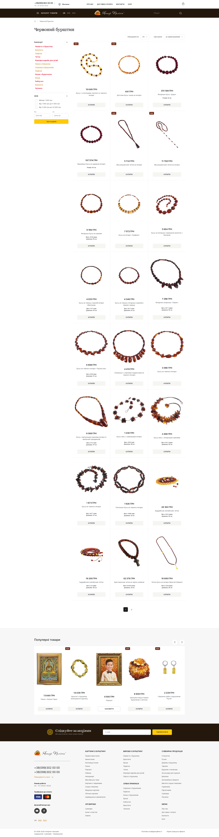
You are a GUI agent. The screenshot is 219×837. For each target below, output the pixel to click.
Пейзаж (88, 773)
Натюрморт (89, 776)
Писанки (165, 797)
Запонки (38, 88)
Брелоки (165, 776)
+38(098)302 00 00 (47, 772)
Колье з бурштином (43, 74)
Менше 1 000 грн (45, 100)
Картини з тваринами (93, 783)
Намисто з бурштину (44, 46)
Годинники (166, 787)
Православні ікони (92, 756)
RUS (73, 13)
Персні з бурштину (42, 64)
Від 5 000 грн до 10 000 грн (50, 107)
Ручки (164, 759)
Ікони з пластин (91, 812)
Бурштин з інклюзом (169, 770)
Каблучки (39, 81)
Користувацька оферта (176, 831)
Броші (37, 78)
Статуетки (166, 756)
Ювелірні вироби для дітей (46, 60)
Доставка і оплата (104, 4)
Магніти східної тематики (171, 783)
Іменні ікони (89, 759)
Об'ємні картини (91, 794)
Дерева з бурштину (169, 763)
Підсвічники (166, 790)
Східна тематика (91, 787)
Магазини (65, 4)
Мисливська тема (92, 780)
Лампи (87, 816)
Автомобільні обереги (170, 780)
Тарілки (165, 766)
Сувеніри (88, 809)
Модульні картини (92, 790)
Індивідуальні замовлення (95, 797)
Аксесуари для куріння (171, 773)
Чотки (37, 57)
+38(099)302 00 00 (44, 3)
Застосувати (51, 121)
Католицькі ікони (91, 763)
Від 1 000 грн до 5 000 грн (49, 104)
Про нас (90, 4)
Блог (130, 4)
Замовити (109, 709)
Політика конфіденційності (151, 831)
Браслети (39, 50)
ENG (68, 13)
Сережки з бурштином (44, 67)
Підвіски (38, 53)
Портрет (88, 770)
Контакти (120, 4)
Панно (87, 766)
